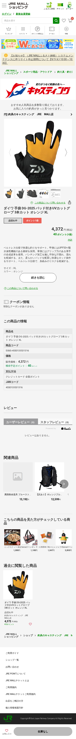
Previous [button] (12, 152)
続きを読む (38, 277)
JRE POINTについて (16, 673)
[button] (64, 484)
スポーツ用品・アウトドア (38, 71)
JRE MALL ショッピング (11, 72)
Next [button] (63, 152)
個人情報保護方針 (14, 707)
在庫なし (43, 731)
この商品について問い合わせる (49, 202)
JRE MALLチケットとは (17, 680)
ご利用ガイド (12, 653)
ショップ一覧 (12, 660)
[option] (38, 152)
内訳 (70, 240)
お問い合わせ (12, 667)
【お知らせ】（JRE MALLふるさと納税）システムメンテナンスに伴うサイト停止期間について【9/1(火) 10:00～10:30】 (37, 59)
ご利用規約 (11, 687)
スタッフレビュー (55, 422)
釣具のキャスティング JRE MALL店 (30, 114)
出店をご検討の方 (14, 701)
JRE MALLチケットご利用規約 (21, 694)
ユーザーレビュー (21, 422)
